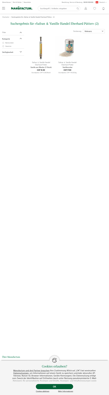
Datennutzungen (21, 373)
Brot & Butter (17, 2)
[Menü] (3, 8)
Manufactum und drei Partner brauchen (31, 370)
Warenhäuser (6, 2)
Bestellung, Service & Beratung (77, 2)
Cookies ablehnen (42, 391)
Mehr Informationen (65, 391)
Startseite (5, 17)
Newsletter (27, 2)
